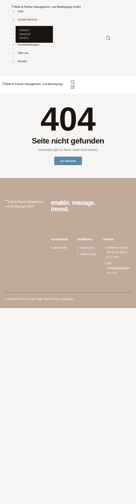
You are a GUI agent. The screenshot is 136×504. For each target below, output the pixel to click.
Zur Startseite (68, 160)
